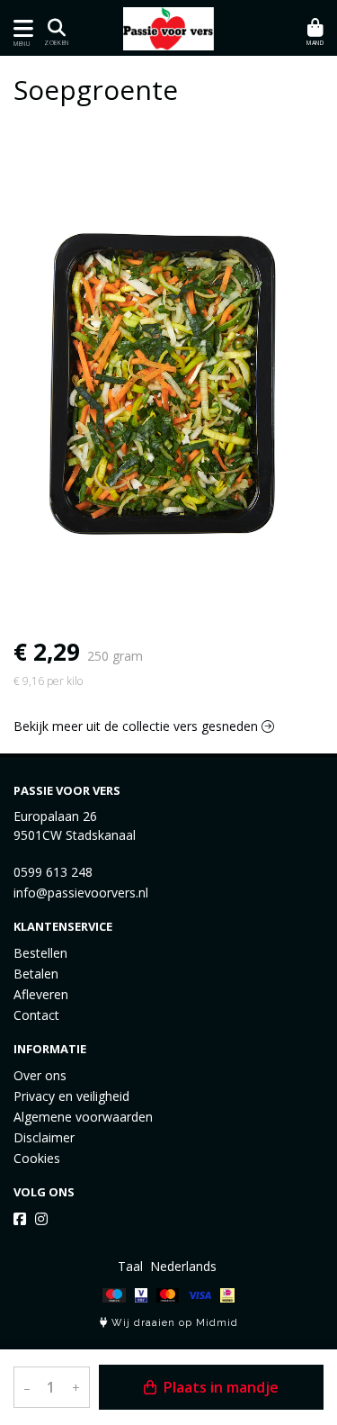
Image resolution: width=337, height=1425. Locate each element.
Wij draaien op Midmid (173, 1323)
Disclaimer (44, 1137)
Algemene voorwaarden (83, 1116)
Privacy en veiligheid (71, 1096)
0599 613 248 (53, 871)
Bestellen (40, 952)
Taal (130, 1266)
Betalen (35, 973)
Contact (36, 1015)
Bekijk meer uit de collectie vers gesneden (137, 726)
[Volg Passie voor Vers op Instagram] (41, 1219)
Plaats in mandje (219, 1387)
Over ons (40, 1075)
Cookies (36, 1158)
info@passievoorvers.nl (80, 892)
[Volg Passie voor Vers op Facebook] (19, 1219)
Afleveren (40, 994)
